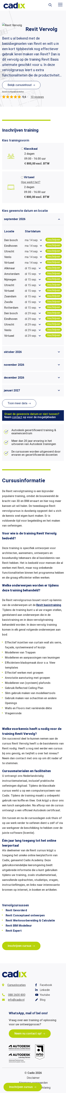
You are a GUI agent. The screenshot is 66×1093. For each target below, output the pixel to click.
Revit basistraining (48, 605)
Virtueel (29, 177)
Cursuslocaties (16, 985)
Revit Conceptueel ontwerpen (25, 915)
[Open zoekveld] (50, 5)
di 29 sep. (31, 313)
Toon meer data (17, 403)
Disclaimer (33, 1077)
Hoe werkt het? (30, 182)
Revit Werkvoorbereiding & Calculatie (30, 920)
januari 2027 (12, 390)
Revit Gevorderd (16, 910)
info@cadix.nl (16, 999)
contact (17, 417)
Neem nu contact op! (28, 1033)
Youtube (45, 995)
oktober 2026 (13, 352)
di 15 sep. (31, 268)
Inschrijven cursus (21, 1087)
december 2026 (14, 377)
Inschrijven (53, 239)
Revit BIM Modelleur (19, 925)
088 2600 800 (16, 995)
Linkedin (45, 990)
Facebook (46, 985)
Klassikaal (30, 148)
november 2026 (14, 364)
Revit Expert (14, 930)
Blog (42, 999)
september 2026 (14, 219)
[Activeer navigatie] (60, 4)
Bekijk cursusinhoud (20, 85)
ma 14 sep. (31, 240)
